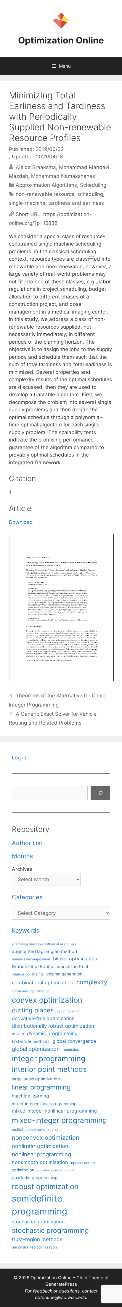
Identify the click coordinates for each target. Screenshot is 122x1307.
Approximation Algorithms (46, 185)
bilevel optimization (75, 959)
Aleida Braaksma (36, 167)
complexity (91, 982)
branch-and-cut (72, 966)
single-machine (27, 203)
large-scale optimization (36, 1078)
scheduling (90, 194)
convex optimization (47, 999)
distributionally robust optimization (53, 1026)
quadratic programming (35, 1177)
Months (22, 856)
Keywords (25, 930)
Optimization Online (61, 40)
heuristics (71, 1050)
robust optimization (45, 1186)
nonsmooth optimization (40, 1162)
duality (18, 1033)
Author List (27, 843)
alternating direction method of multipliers (44, 944)
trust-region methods (37, 1239)
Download (21, 522)
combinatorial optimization (42, 982)
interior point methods (49, 1069)
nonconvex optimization (45, 1137)
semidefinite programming (39, 1205)
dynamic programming (52, 1033)
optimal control (83, 1162)
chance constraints (28, 974)
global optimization (36, 1048)
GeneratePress (61, 1284)
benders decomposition (31, 959)
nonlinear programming (41, 1154)
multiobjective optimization (35, 1129)
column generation (64, 973)
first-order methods (30, 1041)
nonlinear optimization (40, 1146)
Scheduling (93, 185)
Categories (27, 897)
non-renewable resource (45, 194)
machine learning (30, 1096)
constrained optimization (30, 991)
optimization (23, 1170)
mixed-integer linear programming (44, 1103)
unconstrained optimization (34, 1247)
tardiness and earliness (76, 203)
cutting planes (33, 1010)
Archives (22, 869)
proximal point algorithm (55, 1170)
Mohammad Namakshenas (63, 176)
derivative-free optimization (43, 1018)
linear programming (41, 1087)
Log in (19, 758)
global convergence (74, 1041)
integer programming (48, 1058)
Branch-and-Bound (33, 966)
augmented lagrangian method (44, 951)
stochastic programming (50, 1230)
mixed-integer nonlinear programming (54, 1111)
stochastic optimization (38, 1222)
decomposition (69, 1011)
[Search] (100, 793)
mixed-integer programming (59, 1120)
